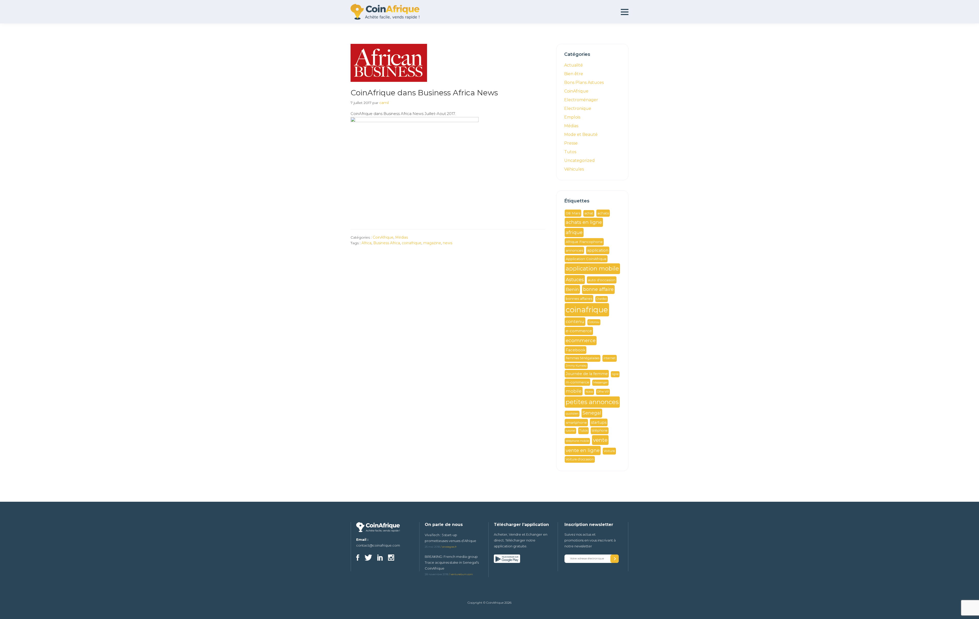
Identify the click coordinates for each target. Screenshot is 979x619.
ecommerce (581, 340)
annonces (574, 250)
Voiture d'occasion (580, 459)
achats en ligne (584, 222)
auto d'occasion (601, 280)
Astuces (575, 279)
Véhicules (574, 169)
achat (588, 213)
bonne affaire (598, 289)
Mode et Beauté (581, 134)
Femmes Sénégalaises (582, 358)
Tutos (570, 151)
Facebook (575, 350)
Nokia (589, 391)
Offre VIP (603, 391)
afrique (574, 232)
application (597, 250)
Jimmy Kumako (576, 365)
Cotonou (593, 322)
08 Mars (573, 213)
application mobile (592, 268)
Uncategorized (579, 160)
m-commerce (577, 382)
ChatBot (601, 299)
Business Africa (386, 243)
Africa (366, 243)
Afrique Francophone (584, 242)
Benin (572, 289)
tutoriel (570, 430)
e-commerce (579, 330)
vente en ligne (583, 450)
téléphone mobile (577, 441)
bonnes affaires (579, 298)
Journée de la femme (587, 373)
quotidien (572, 413)
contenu (575, 321)
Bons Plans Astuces (584, 82)
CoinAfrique (383, 237)
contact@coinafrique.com (378, 545)
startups (599, 422)
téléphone (600, 430)
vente (600, 440)
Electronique (577, 108)
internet (609, 358)
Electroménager (581, 99)
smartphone (576, 422)
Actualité (573, 65)
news (447, 243)
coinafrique (411, 243)
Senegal (592, 413)
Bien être (573, 73)
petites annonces (592, 402)
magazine (432, 243)
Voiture (609, 451)
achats (603, 213)
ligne (615, 374)
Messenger (600, 382)
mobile (574, 391)
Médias (401, 237)
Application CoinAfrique (586, 259)
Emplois (572, 117)
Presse (571, 143)
